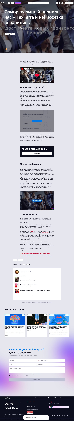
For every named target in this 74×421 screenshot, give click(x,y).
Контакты (67, 397)
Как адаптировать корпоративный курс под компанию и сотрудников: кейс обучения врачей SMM (58, 327)
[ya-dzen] (57, 416)
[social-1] (65, 416)
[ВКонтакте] (27, 264)
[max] (60, 2)
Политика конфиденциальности (9, 419)
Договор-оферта (7, 416)
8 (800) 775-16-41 (31, 402)
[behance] (62, 416)
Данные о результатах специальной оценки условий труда (14, 414)
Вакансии (6, 411)
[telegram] (62, 2)
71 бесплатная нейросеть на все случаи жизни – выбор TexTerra (36, 256)
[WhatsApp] (29, 264)
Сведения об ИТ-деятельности (10, 412)
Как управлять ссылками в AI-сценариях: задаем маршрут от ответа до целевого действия (14, 327)
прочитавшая (45, 232)
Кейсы (50, 336)
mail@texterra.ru (53, 402)
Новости (31, 280)
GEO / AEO (6, 335)
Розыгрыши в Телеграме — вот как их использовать (32, 278)
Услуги (41, 397)
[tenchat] (67, 416)
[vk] (54, 416)
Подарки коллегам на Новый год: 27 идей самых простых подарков (35, 290)
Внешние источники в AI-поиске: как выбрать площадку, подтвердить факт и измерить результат (36, 327)
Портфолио (48, 397)
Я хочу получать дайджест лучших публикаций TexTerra (20, 375)
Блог (61, 397)
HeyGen (32, 231)
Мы (36, 397)
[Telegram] (24, 264)
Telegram (34, 280)
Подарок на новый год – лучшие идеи (28, 284)
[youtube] (60, 416)
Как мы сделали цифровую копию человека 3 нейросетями (35, 253)
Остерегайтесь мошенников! (19, 419)
